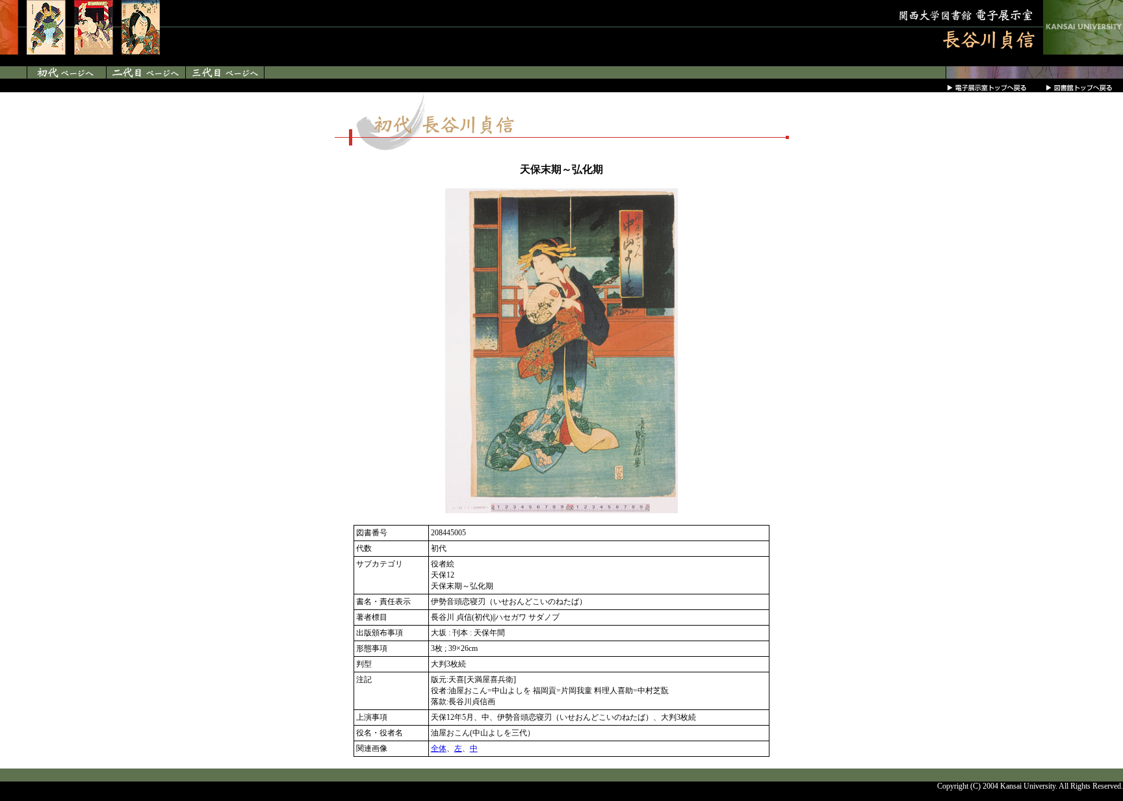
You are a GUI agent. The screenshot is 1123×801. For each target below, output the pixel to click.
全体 (438, 748)
